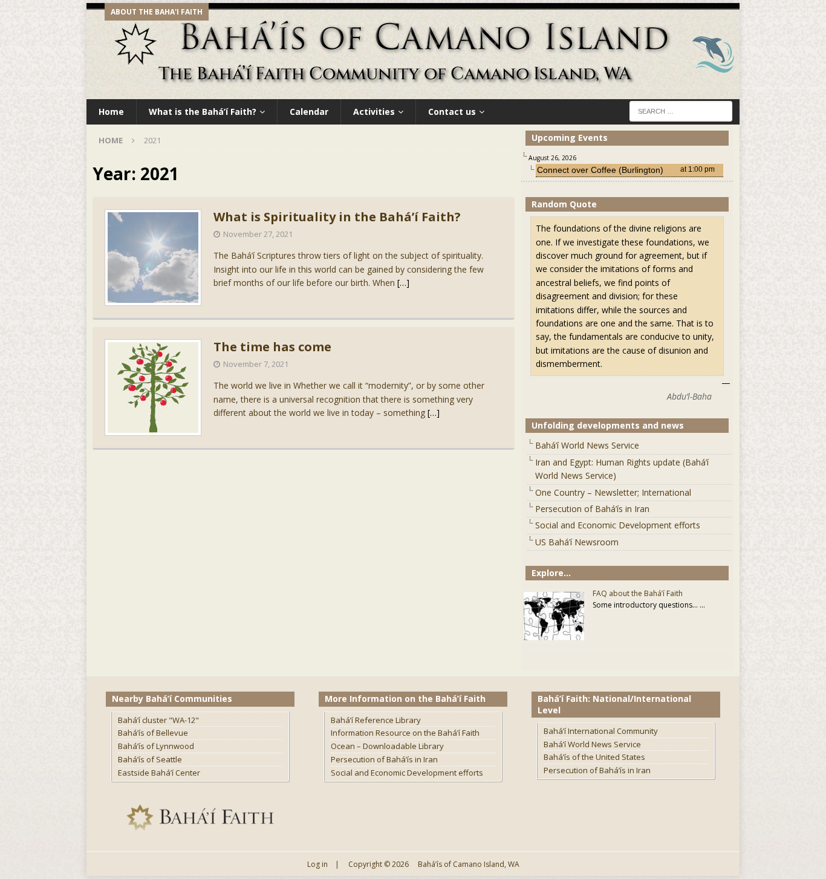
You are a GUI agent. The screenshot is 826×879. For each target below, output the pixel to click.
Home (111, 111)
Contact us (452, 111)
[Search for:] (681, 110)
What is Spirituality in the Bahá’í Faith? (337, 217)
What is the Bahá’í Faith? (202, 111)
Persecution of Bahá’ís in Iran (592, 508)
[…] (403, 282)
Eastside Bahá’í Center (159, 772)
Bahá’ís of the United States (594, 756)
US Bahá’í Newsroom (577, 542)
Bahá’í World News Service (587, 445)
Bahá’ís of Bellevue (153, 732)
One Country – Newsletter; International (613, 492)
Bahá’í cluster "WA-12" (158, 720)
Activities (374, 111)
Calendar (309, 111)
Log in (317, 864)
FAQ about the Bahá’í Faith (638, 593)
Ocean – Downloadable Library (387, 746)
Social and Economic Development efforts (617, 525)
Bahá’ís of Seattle (150, 759)
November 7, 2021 (255, 363)
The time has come (272, 347)
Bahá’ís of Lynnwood (156, 746)
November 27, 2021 (258, 234)
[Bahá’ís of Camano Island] (413, 92)
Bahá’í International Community (601, 730)
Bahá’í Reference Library (376, 720)
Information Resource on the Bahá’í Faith (405, 732)
